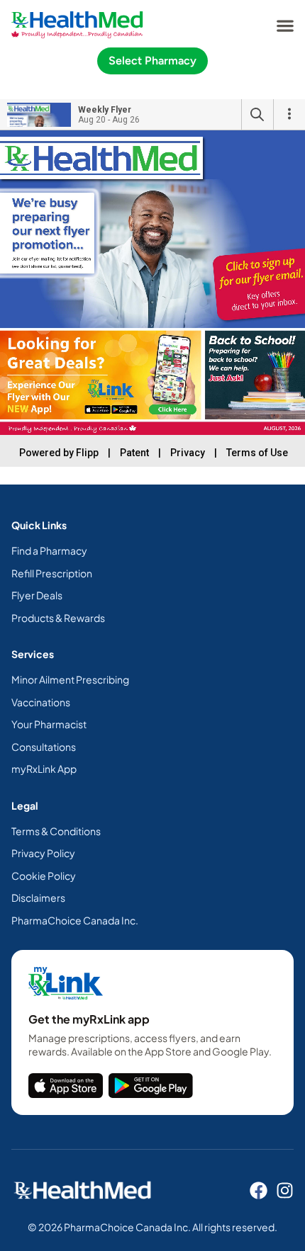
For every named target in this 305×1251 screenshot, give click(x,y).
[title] (65, 1085)
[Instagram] (285, 1190)
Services (32, 653)
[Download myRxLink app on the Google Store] (151, 1085)
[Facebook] (258, 1190)
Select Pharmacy (152, 60)
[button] (285, 25)
